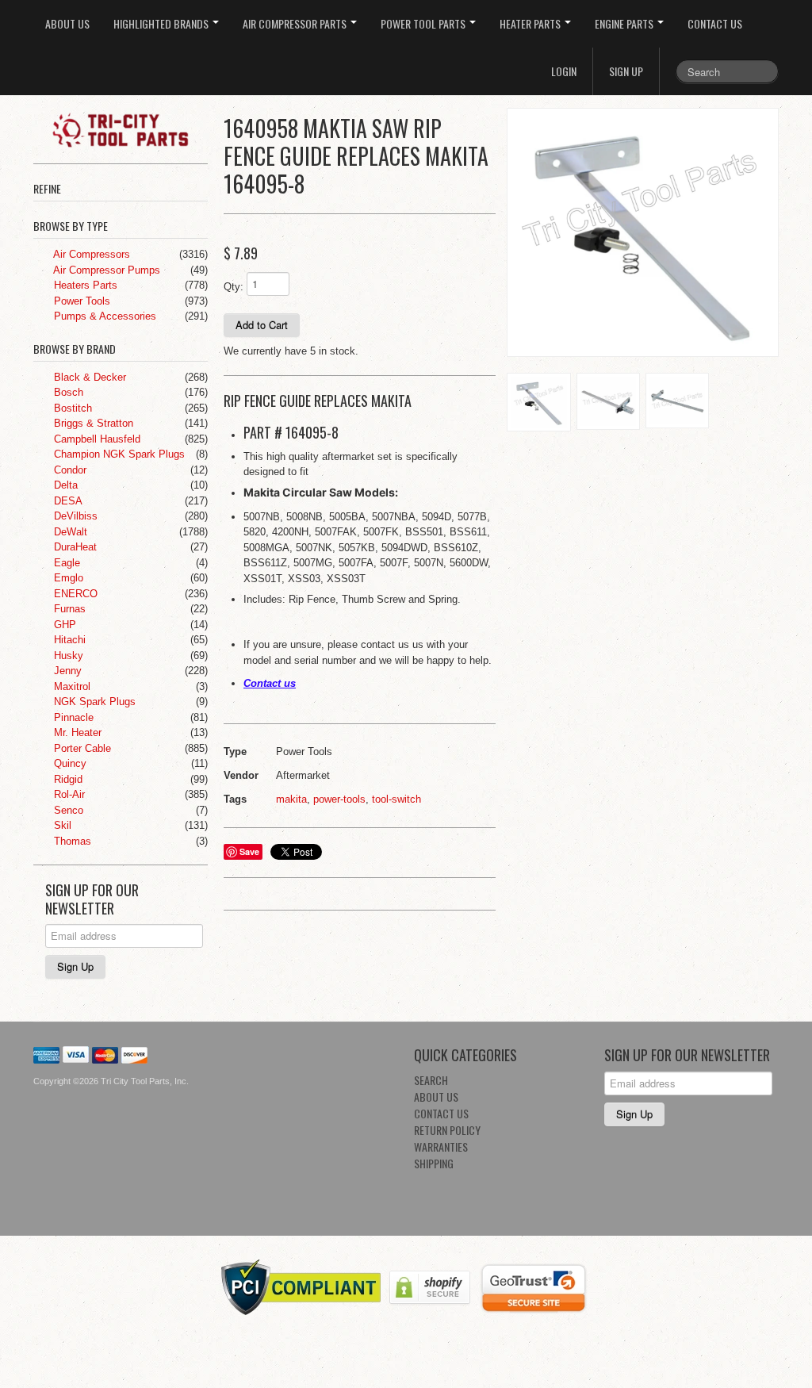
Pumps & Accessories (103, 316)
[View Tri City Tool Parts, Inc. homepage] (126, 128)
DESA (66, 501)
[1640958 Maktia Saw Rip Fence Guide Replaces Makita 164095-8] (643, 233)
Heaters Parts (84, 285)
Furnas (68, 609)
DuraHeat (74, 547)
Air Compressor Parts (296, 23)
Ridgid (66, 779)
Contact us (269, 683)
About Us (67, 23)
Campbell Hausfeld (95, 439)
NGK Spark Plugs (93, 701)
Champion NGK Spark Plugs (118, 454)
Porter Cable (81, 748)
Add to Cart (262, 324)
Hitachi (68, 640)
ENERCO (74, 594)
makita (291, 799)
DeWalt (69, 532)
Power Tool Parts (424, 23)
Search (431, 1080)
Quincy (68, 763)
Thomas (71, 841)
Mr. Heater (76, 732)
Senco (67, 810)
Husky (67, 655)
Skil (61, 825)
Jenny (66, 671)
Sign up (626, 71)
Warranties (441, 1146)
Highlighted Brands (162, 23)
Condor (68, 470)
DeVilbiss (74, 516)
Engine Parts (625, 23)
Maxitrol (70, 686)
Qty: (233, 287)
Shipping (434, 1163)
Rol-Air (68, 794)
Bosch (67, 392)
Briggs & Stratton (92, 423)
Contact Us (715, 23)
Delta (64, 485)
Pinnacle (72, 717)
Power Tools (80, 301)
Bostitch (71, 408)
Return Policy (447, 1130)
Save (249, 851)
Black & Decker (88, 377)
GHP (63, 625)
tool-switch (396, 799)
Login (563, 71)
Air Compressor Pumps (105, 270)
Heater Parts (531, 23)
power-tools (339, 799)
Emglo (67, 578)
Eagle (65, 563)
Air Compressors (90, 254)
